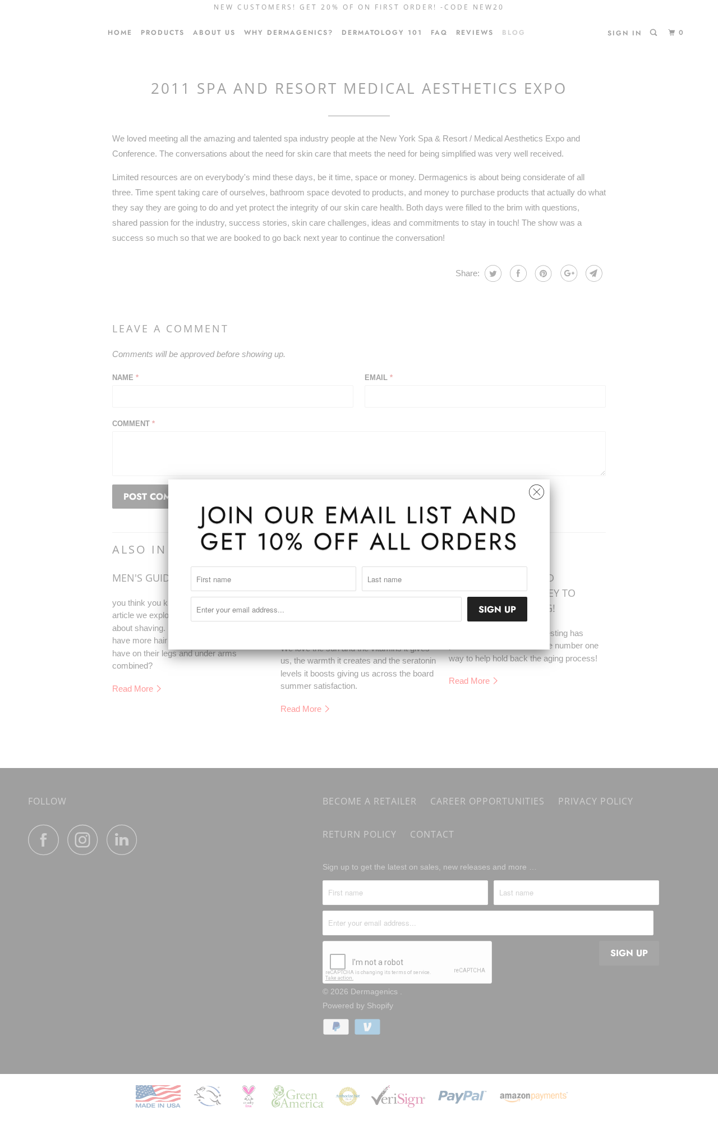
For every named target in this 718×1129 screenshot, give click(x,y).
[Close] (536, 489)
